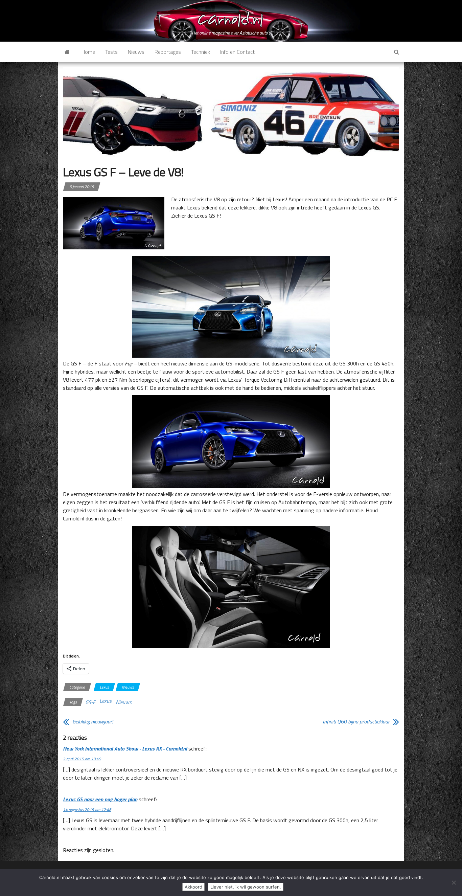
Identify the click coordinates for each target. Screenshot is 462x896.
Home (88, 52)
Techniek (200, 52)
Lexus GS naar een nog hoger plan (100, 799)
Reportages (168, 52)
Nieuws (136, 52)
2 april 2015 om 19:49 (82, 759)
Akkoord (193, 887)
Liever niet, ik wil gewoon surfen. (245, 887)
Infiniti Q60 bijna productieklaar (356, 721)
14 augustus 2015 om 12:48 (87, 809)
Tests (111, 52)
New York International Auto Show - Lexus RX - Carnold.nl (125, 748)
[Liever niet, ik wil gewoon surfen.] (453, 882)
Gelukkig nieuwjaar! (92, 721)
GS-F (90, 702)
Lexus (104, 687)
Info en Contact (237, 52)
